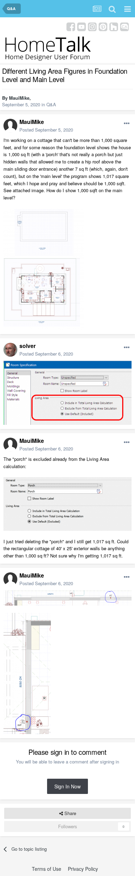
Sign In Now (67, 786)
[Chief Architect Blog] (124, 26)
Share (69, 813)
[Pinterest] (103, 26)
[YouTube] (81, 26)
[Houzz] (113, 26)
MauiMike (19, 98)
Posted (46, 129)
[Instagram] (92, 26)
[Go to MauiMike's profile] (10, 126)
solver (27, 346)
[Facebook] (70, 26)
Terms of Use (46, 868)
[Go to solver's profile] (10, 350)
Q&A (51, 104)
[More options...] (127, 123)
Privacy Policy (83, 868)
